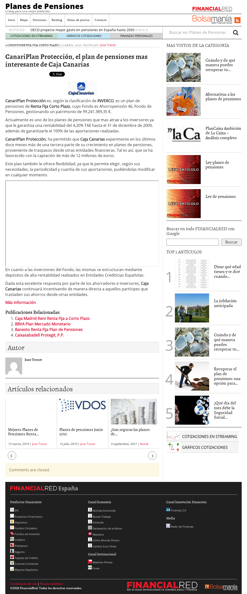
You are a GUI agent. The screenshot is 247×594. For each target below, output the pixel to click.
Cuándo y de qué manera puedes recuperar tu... (220, 65)
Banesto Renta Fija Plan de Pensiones (49, 329)
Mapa (24, 20)
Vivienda (97, 522)
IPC (16, 510)
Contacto (101, 20)
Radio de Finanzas (181, 526)
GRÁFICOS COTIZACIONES (84, 36)
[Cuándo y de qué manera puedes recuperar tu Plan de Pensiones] (183, 67)
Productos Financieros (28, 516)
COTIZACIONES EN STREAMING (31, 36)
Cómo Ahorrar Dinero (105, 540)
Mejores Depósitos (26, 570)
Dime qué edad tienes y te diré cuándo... (227, 271)
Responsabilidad (51, 584)
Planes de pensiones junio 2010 (56, 431)
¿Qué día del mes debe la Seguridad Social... (225, 410)
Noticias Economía (104, 510)
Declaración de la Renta (107, 528)
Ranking (57, 20)
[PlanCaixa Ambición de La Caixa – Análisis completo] (183, 135)
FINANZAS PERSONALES (136, 36)
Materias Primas (102, 562)
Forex (96, 568)
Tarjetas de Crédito (26, 558)
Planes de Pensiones (44, 6)
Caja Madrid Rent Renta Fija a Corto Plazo (52, 318)
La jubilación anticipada (225, 303)
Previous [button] (12, 458)
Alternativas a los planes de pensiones (223, 96)
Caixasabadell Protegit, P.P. (39, 335)
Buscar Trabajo (101, 516)
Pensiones (40, 20)
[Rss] (237, 20)
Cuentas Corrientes (26, 563)
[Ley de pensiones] (183, 203)
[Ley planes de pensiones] (183, 169)
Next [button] (152, 458)
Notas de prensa (78, 20)
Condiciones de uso (23, 584)
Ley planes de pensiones (217, 164)
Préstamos (21, 546)
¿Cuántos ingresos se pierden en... (155, 431)
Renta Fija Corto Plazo (40, 45)
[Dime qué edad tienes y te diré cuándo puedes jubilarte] (192, 273)
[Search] (236, 32)
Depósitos (20, 522)
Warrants (98, 534)
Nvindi (119, 444)
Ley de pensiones (221, 196)
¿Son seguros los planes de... (105, 431)
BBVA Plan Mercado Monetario (43, 324)
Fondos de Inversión (27, 534)
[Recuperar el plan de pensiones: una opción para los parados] (192, 376)
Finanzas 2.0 (178, 510)
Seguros (19, 552)
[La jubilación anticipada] (192, 307)
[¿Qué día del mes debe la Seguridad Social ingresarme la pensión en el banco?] (192, 410)
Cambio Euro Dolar (104, 546)
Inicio (11, 20)
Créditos (19, 540)
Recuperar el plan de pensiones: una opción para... (227, 375)
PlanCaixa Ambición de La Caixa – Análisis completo (223, 133)
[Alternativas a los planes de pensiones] (183, 101)
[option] (57, 424)
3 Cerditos (13, 45)
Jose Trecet (108, 45)
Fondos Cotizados (25, 528)
